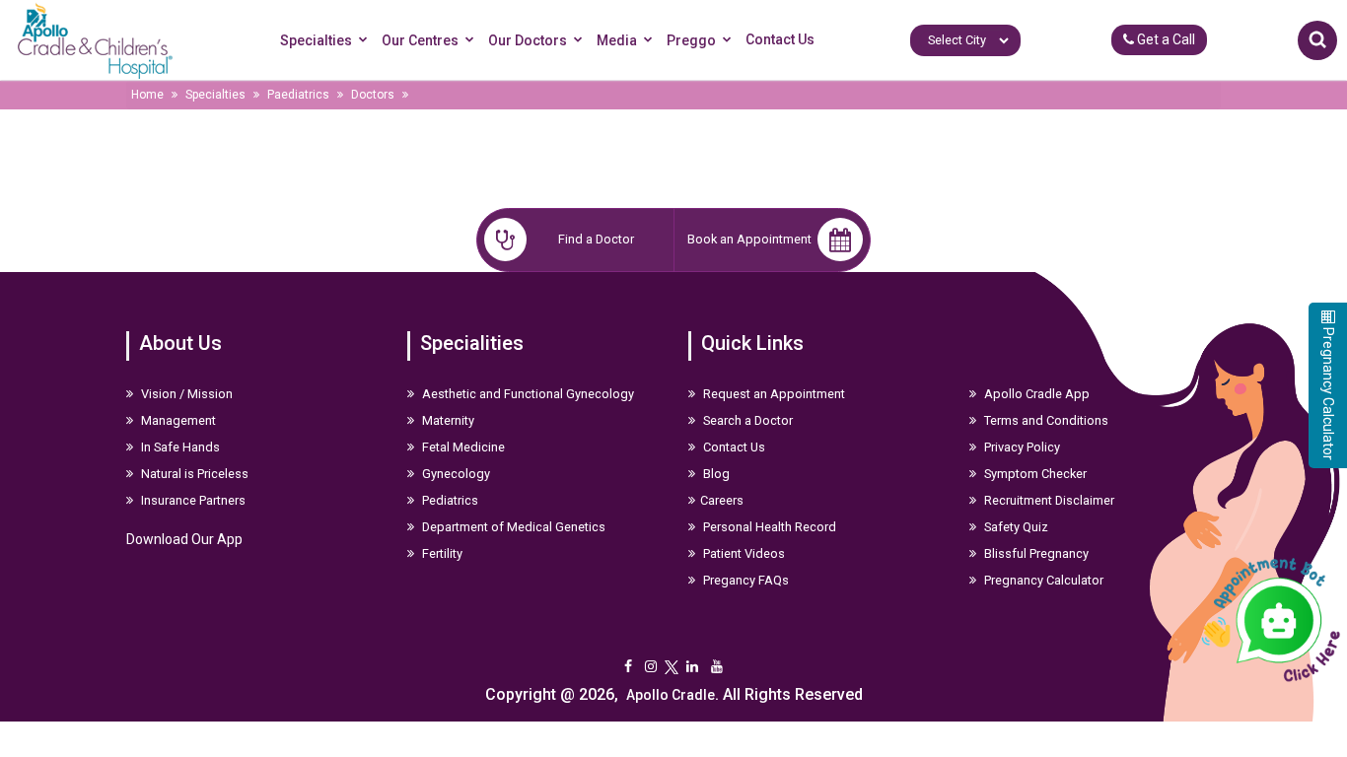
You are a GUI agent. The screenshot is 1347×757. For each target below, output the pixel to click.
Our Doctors (527, 40)
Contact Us (780, 39)
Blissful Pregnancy (1035, 553)
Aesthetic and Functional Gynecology (526, 393)
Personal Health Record (768, 526)
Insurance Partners (192, 500)
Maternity (446, 420)
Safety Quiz (1014, 526)
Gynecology (454, 473)
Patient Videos (742, 553)
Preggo (691, 40)
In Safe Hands (179, 447)
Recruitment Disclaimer (1047, 500)
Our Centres (420, 40)
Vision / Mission (185, 393)
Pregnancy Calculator (1042, 580)
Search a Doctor (746, 420)
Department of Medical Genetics (512, 526)
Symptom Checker (1034, 473)
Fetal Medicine (462, 447)
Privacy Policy (1020, 447)
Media (617, 40)
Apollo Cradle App (1035, 393)
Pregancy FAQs (744, 580)
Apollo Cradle (670, 695)
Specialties (316, 40)
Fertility (440, 553)
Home (147, 95)
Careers (722, 500)
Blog (715, 473)
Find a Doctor (596, 239)
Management (177, 420)
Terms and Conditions (1044, 420)
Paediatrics (298, 95)
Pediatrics (448, 500)
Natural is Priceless (193, 473)
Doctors (372, 95)
